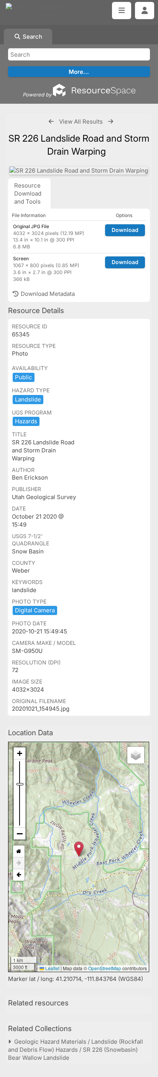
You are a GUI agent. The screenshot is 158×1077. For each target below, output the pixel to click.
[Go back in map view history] (19, 875)
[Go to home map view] (19, 851)
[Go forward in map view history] (19, 863)
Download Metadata (47, 293)
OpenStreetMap (104, 968)
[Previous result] (51, 121)
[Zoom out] (19, 833)
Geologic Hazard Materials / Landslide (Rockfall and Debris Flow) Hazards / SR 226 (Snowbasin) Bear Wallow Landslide (75, 1049)
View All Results (81, 121)
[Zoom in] (19, 753)
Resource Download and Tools (27, 193)
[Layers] (135, 755)
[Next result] (111, 121)
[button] (79, 849)
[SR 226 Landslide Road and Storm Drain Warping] (79, 170)
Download (125, 230)
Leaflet (51, 968)
